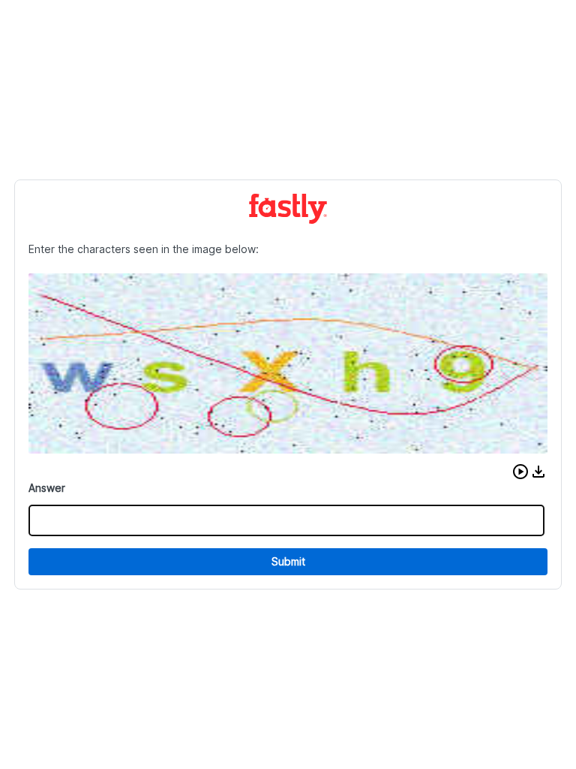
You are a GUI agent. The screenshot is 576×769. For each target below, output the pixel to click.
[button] (521, 472)
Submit (288, 561)
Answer (46, 487)
